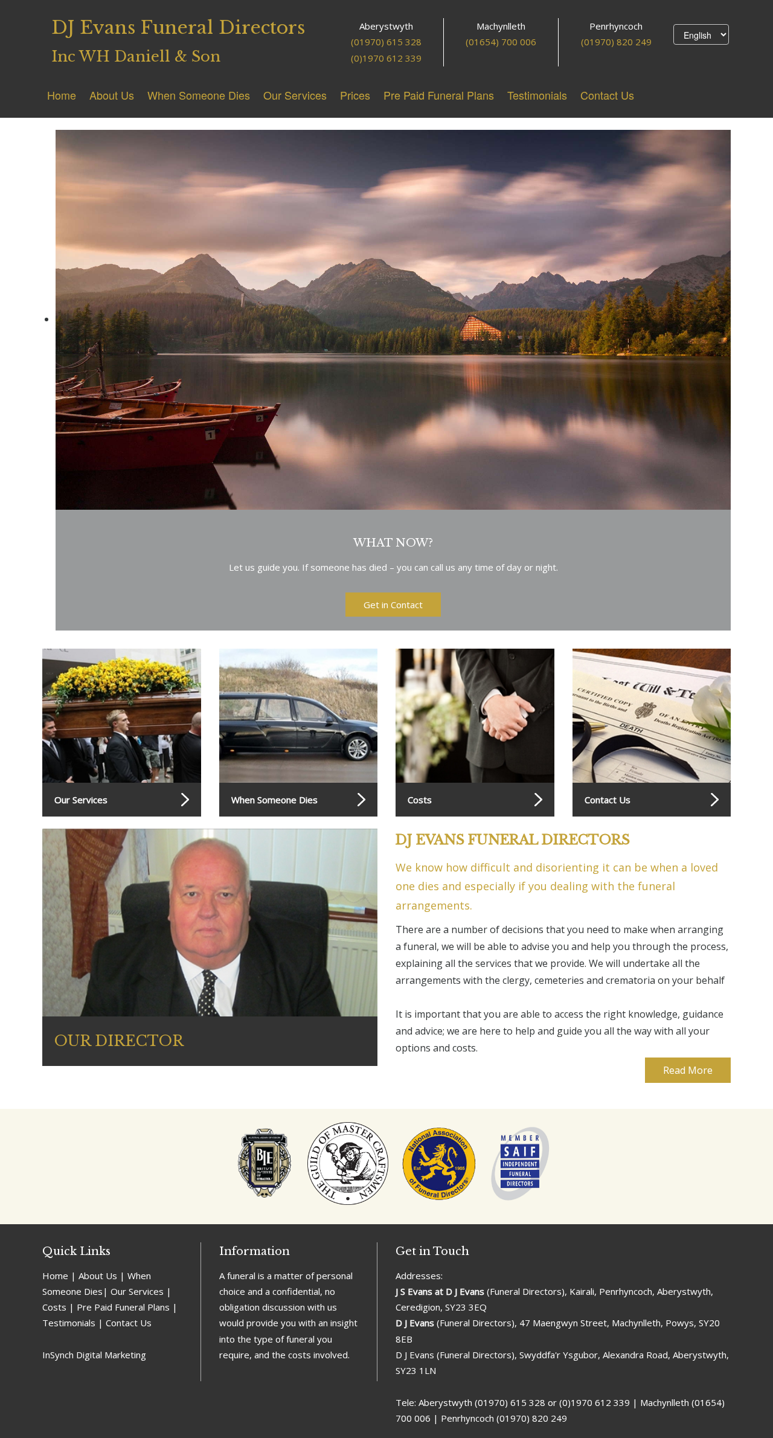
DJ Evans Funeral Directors (178, 27)
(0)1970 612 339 (386, 58)
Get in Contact (393, 605)
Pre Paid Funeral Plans (438, 95)
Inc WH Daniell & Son (135, 56)
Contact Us (607, 95)
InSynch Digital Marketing (94, 1355)
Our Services (295, 95)
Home (61, 95)
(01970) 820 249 (616, 42)
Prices (355, 95)
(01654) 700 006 (501, 42)
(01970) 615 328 (386, 42)
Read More (688, 1070)
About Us (111, 95)
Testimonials (537, 95)
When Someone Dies (198, 95)
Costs (420, 800)
